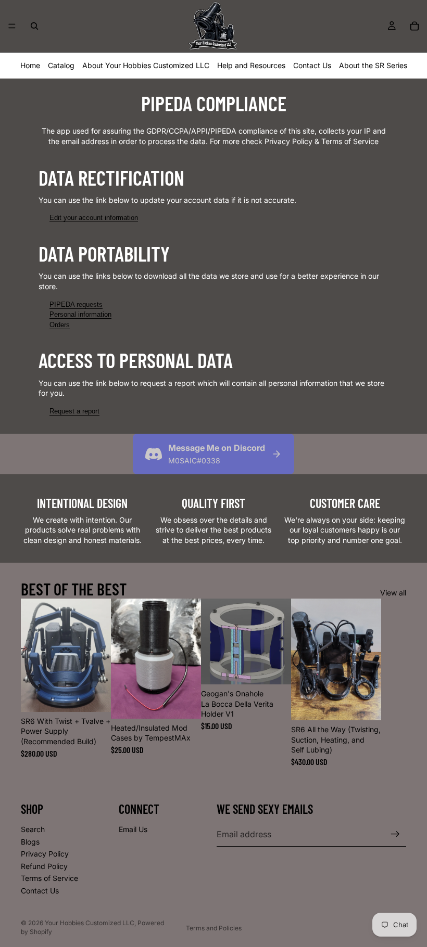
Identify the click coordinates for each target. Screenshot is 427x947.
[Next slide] (394, 682)
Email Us (133, 829)
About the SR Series (373, 65)
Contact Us (312, 65)
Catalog (61, 65)
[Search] (34, 26)
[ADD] (365, 704)
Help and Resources (251, 65)
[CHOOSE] (94, 695)
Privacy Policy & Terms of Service (322, 141)
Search (33, 829)
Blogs (30, 841)
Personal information (80, 314)
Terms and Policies (214, 928)
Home (30, 65)
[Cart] (414, 26)
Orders (59, 325)
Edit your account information (93, 218)
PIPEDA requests (76, 304)
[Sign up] (395, 834)
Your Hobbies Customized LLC (89, 923)
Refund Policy (44, 866)
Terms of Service (49, 878)
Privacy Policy (45, 853)
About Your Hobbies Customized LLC (145, 65)
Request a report (74, 411)
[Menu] (12, 26)
